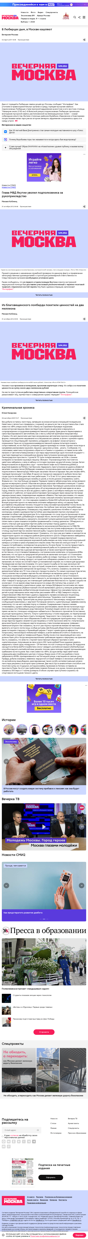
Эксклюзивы (11, 741)
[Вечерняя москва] (13, 1200)
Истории (9, 719)
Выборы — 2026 (28, 22)
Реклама (39, 1197)
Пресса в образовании (77, 1133)
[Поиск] (75, 17)
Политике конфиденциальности (45, 1236)
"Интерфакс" (8, 289)
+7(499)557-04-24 (16, 1220)
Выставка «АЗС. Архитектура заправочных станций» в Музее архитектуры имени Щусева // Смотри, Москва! (73, 730)
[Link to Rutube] (4, 1146)
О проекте (44, 1032)
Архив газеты (73, 1123)
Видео (40, 12)
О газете (30, 1197)
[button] (82, 729)
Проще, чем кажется (15, 865)
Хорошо (79, 1235)
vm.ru (4, 1218)
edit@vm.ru (40, 1220)
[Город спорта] (66, 17)
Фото (33, 12)
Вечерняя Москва (10, 34)
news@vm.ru (76, 1220)
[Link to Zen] (19, 1141)
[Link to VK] (9, 1141)
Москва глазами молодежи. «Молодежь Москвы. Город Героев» (44, 826)
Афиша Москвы (43, 15)
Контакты (63, 1200)
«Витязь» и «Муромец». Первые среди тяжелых (32, 1007)
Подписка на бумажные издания (58, 1197)
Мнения (53, 1128)
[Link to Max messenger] (4, 1141)
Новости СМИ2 (9, 187)
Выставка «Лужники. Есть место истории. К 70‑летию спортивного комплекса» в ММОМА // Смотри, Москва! (9, 730)
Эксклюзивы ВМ (28, 15)
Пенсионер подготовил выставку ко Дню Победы (33, 1019)
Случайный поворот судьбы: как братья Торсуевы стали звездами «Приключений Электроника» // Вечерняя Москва (60, 730)
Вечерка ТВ (10, 799)
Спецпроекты (52, 12)
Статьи (53, 1123)
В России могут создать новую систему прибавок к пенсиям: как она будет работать (41, 789)
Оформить (50, 1177)
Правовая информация (36, 1203)
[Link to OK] (14, 1141)
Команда (53, 1200)
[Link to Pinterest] (9, 1146)
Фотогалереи (55, 1133)
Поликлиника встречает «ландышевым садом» (25, 988)
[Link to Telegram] (29, 1141)
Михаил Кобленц (9, 201)
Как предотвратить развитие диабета (44, 885)
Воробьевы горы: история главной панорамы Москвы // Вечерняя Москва (22, 730)
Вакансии (44, 1200)
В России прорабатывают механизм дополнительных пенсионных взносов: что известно (44, 761)
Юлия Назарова (9, 413)
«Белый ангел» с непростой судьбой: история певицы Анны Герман (35, 730)
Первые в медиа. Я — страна (33, 19)
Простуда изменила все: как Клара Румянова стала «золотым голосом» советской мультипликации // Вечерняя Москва (47, 730)
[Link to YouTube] (24, 1141)
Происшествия (23, 40)
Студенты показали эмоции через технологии (32, 995)
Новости (24, 12)
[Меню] (84, 17)
